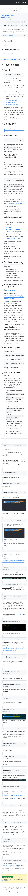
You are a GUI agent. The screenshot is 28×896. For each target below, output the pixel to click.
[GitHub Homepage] (9, 892)
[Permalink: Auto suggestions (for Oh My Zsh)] (3, 285)
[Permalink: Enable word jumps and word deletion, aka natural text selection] (3, 327)
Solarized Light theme (12, 100)
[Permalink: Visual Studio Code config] (3, 374)
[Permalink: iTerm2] (3, 70)
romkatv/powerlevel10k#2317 (9, 865)
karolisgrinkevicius (8, 671)
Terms (4, 887)
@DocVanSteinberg (7, 863)
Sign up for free (7, 877)
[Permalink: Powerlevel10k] (3, 50)
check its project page (15, 203)
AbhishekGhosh (7, 472)
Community (22, 887)
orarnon (5, 520)
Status (17, 887)
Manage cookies (17, 888)
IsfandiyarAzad (6, 656)
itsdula (4, 596)
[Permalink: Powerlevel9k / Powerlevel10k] (3, 156)
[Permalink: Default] (3, 41)
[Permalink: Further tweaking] (3, 262)
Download (15, 80)
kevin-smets (5, 15)
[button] (21, 22)
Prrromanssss (6, 709)
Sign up (24, 2)
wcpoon (5, 621)
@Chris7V (5, 826)
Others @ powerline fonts (13, 238)
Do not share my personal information (14, 889)
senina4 (5, 786)
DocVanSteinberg (7, 839)
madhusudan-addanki (8, 684)
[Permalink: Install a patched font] (3, 217)
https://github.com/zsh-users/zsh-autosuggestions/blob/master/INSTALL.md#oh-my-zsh (14, 296)
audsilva (5, 445)
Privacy (8, 887)
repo (20, 614)
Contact (11, 888)
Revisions (13, 25)
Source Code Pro (11, 227)
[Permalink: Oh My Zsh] (3, 124)
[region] (14, 47)
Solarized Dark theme (12, 94)
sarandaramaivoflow (8, 770)
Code (5, 25)
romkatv (5, 551)
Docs (8, 888)
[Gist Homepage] (9, 2)
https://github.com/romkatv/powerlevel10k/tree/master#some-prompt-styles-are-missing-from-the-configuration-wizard (13, 648)
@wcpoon (5, 642)
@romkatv (5, 748)
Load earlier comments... (14, 442)
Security (13, 887)
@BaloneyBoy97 (6, 587)
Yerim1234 (5, 756)
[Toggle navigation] (2, 2)
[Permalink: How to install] (3, 65)
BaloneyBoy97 (6, 567)
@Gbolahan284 (6, 477)
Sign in (18, 2)
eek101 (4, 822)
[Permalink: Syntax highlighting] (3, 347)
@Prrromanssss (6, 731)
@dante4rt (5, 543)
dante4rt (5, 492)
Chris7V (5, 805)
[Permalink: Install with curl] (3, 135)
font (15, 798)
